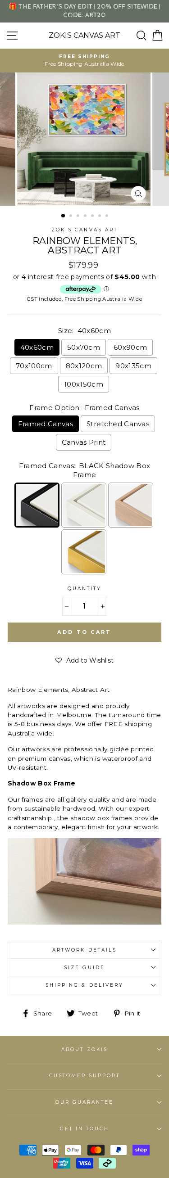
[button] (84, 660)
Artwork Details (84, 950)
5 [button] (93, 216)
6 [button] (100, 216)
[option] (84, 60)
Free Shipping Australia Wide (103, 299)
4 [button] (86, 216)
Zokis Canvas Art (84, 35)
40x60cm (37, 347)
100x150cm (83, 384)
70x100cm (34, 365)
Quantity (84, 588)
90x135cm (133, 365)
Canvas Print (84, 442)
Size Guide (84, 967)
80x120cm (84, 365)
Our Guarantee (84, 1102)
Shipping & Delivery (84, 985)
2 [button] (71, 216)
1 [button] (63, 216)
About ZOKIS (84, 1049)
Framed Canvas (45, 424)
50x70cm (83, 347)
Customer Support (84, 1076)
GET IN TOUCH (85, 1129)
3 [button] (79, 216)
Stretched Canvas (118, 424)
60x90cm (130, 347)
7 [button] (107, 216)
